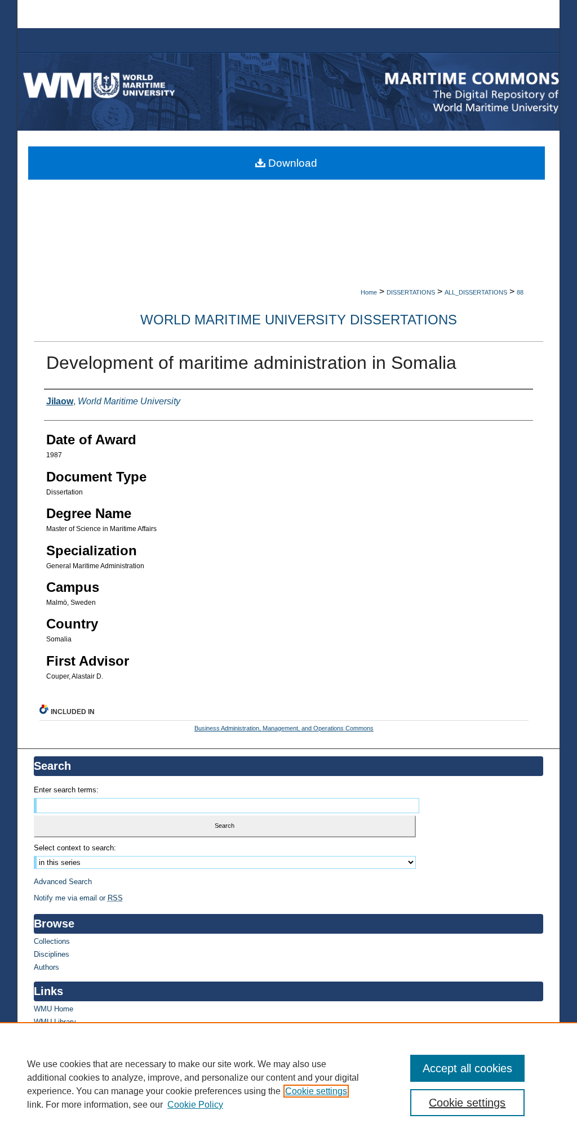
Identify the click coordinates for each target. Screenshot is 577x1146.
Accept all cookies (467, 1068)
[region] (288, 1084)
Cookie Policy (195, 1104)
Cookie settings (316, 1091)
